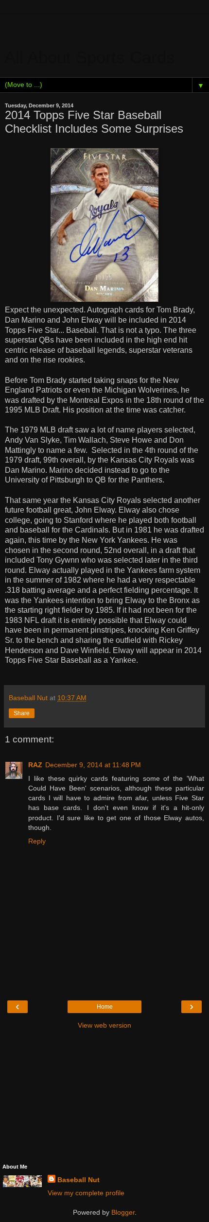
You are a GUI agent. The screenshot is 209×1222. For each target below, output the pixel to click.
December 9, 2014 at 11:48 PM (93, 765)
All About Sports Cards (90, 58)
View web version (104, 1025)
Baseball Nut (78, 1180)
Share (22, 713)
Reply (37, 841)
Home (105, 1006)
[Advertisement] (104, 27)
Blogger (123, 1212)
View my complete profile (86, 1193)
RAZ (35, 765)
